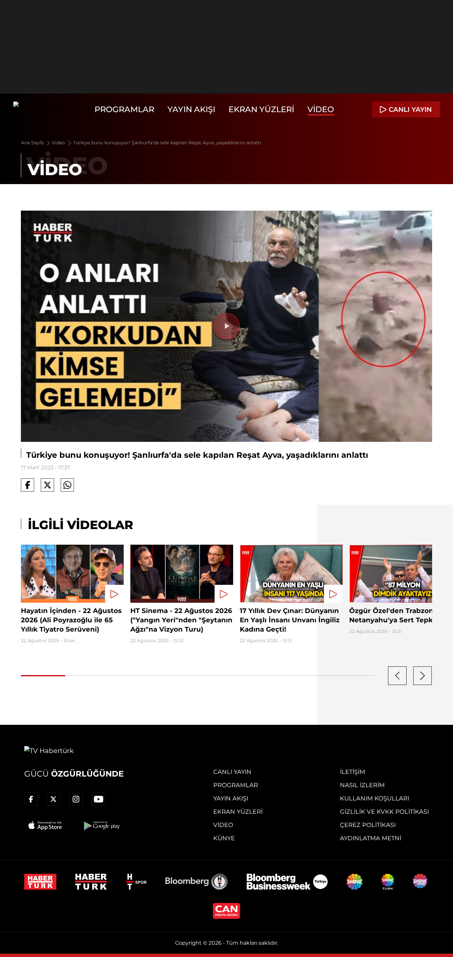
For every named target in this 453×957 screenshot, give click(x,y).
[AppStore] (45, 825)
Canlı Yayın (232, 772)
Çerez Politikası (368, 825)
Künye (224, 838)
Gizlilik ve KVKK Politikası (384, 811)
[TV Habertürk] (38, 109)
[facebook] (30, 799)
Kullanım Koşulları (374, 798)
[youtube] (98, 799)
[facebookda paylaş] (27, 485)
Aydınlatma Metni (370, 838)
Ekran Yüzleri (261, 109)
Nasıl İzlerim (362, 785)
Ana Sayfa (33, 143)
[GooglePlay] (101, 825)
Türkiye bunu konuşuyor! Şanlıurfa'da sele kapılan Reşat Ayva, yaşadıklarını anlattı (167, 143)
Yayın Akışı (191, 109)
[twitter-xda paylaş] (47, 485)
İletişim (352, 772)
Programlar (124, 109)
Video (320, 109)
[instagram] (76, 799)
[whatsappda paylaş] (67, 485)
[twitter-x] (53, 799)
